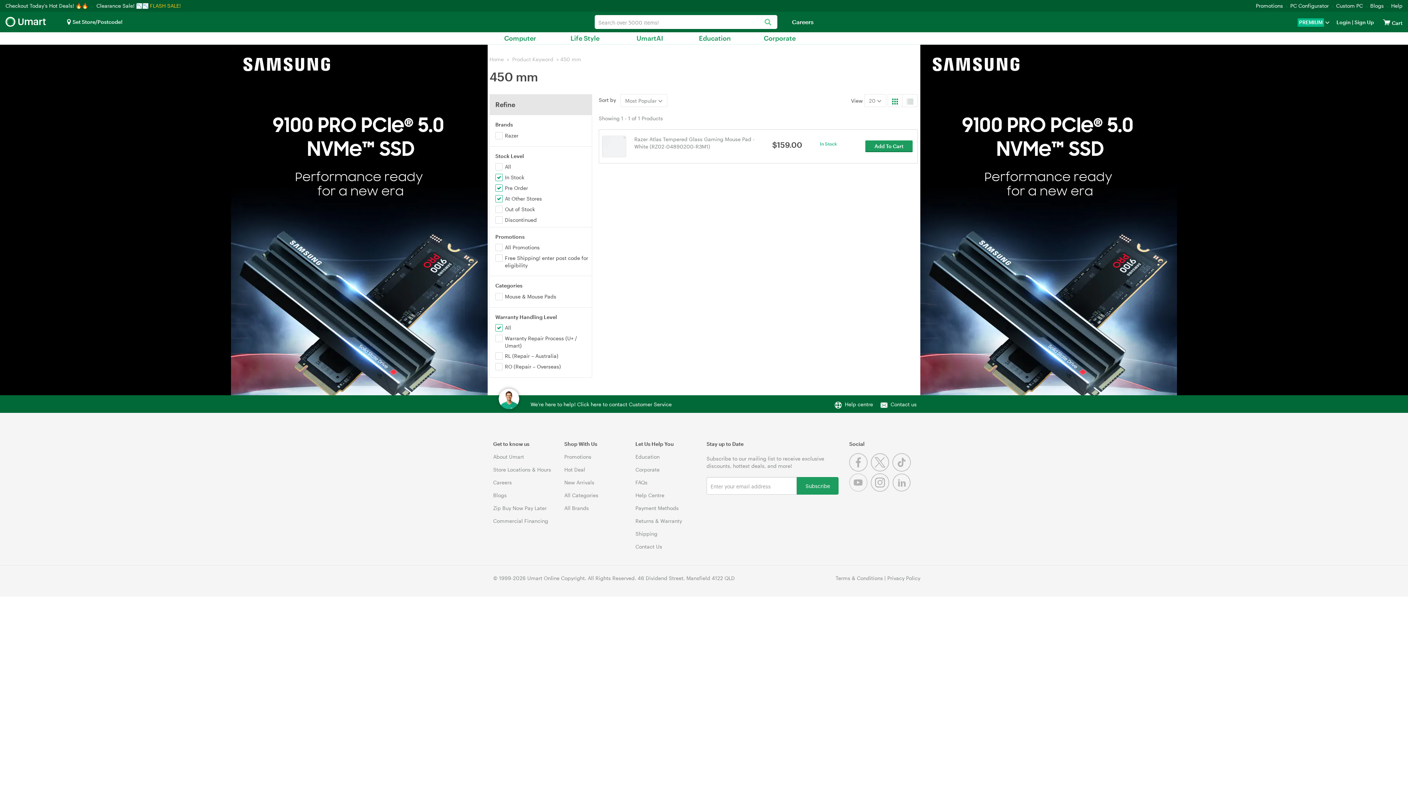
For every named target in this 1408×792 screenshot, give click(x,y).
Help (1396, 6)
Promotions (1269, 6)
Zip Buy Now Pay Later (520, 508)
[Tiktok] (902, 469)
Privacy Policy (903, 578)
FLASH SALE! (165, 6)
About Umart (508, 457)
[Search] (768, 22)
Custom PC (1349, 6)
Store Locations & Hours (522, 469)
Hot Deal (574, 469)
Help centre (859, 404)
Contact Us (648, 546)
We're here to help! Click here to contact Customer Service (601, 404)
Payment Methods (657, 508)
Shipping (646, 534)
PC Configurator (1309, 6)
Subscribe (818, 485)
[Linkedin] (902, 490)
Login (1343, 22)
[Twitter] (881, 469)
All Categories (581, 495)
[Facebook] (860, 469)
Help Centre (649, 495)
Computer (520, 38)
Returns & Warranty (658, 521)
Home (496, 59)
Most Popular (641, 101)
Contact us (904, 404)
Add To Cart (888, 146)
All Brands (576, 508)
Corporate (780, 38)
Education (715, 38)
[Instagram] (881, 490)
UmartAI (650, 38)
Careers (803, 21)
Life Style (585, 38)
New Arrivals (579, 482)
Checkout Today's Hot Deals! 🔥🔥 (47, 6)
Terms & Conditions (859, 578)
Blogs (1377, 6)
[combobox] (686, 22)
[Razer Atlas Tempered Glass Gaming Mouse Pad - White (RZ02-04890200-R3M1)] (614, 146)
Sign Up (1363, 22)
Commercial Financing (520, 521)
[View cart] (1386, 22)
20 (873, 101)
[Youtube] (860, 490)
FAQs (641, 482)
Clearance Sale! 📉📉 (122, 6)
